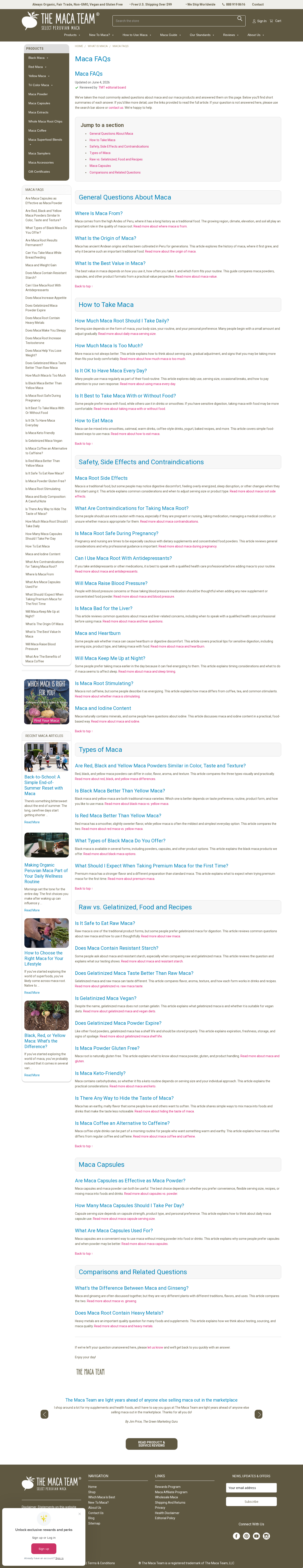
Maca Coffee (37, 130)
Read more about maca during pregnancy (187, 546)
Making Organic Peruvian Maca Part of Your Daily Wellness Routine (46, 873)
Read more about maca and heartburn (177, 646)
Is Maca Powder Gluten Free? (46, 481)
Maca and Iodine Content (43, 554)
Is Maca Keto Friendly (40, 433)
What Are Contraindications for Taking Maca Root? (45, 564)
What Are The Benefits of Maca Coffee (43, 659)
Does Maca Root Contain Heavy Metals (43, 320)
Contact (258, 4)
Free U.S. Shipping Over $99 (151, 4)
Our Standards (200, 35)
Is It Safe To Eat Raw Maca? (45, 473)
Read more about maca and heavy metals (123, 1326)
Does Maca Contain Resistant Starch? (46, 275)
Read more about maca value (196, 276)
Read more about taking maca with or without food (129, 409)
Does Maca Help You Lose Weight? (43, 353)
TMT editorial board (112, 87)
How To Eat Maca (38, 546)
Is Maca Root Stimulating (43, 489)
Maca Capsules (39, 103)
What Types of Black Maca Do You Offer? (46, 230)
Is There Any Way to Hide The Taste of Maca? (46, 511)
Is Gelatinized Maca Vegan (44, 440)
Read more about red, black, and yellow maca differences (115, 779)
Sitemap (94, 1523)
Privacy (160, 1507)
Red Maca (36, 67)
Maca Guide (169, 35)
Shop (92, 1492)
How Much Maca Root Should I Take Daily (47, 524)
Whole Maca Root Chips (45, 121)
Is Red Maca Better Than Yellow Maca (43, 463)
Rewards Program (168, 1487)
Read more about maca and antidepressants (106, 571)
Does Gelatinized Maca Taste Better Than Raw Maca (46, 365)
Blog (91, 1518)
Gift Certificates (39, 171)
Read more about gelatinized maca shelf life (131, 1036)
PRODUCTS (34, 48)
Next (258, 1414)
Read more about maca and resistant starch (152, 961)
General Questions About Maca (111, 133)
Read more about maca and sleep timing (146, 671)
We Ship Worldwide (201, 4)
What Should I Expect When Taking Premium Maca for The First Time (44, 599)
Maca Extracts (38, 112)
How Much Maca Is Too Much (46, 375)
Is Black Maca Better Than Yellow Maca (44, 385)
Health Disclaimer (167, 1513)
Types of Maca (100, 153)
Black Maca (36, 57)
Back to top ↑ (84, 286)
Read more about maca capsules (145, 1244)
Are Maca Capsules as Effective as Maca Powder (44, 201)
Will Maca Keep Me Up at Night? (42, 614)
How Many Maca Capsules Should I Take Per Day (44, 536)
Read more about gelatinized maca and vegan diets (119, 1011)
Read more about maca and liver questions (133, 621)
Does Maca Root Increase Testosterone (43, 340)
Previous (44, 1414)
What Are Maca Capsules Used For (43, 584)
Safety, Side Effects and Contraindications (119, 146)
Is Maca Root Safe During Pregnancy (43, 398)
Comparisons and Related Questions (115, 172)
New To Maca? (100, 35)
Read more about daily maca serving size (127, 334)
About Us (254, 35)
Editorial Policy (165, 1518)
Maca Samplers (39, 153)
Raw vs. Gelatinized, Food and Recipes (116, 159)
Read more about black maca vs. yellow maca (136, 804)
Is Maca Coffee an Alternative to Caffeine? (46, 451)
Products (70, 35)
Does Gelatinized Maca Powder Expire (41, 308)
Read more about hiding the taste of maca (164, 1111)
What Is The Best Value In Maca (43, 634)
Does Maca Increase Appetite (46, 298)
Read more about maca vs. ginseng (111, 1301)
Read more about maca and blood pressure (144, 596)
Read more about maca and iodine (115, 721)
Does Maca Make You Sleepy (46, 330)
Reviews (229, 35)
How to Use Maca (135, 35)
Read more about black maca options (109, 854)
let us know (155, 1347)
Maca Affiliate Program (171, 1492)
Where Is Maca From (40, 574)
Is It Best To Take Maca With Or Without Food (45, 410)
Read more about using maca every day (147, 384)
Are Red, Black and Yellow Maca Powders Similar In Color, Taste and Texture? (44, 215)
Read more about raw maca (160, 936)
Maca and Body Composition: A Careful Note (46, 499)
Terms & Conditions (101, 1563)
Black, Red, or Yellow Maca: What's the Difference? (44, 1041)
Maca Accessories (41, 162)
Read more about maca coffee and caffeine (164, 1136)
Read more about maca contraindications (169, 521)
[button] (46, 701)
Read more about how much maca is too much (152, 359)
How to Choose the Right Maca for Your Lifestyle (43, 958)
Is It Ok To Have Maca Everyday (40, 423)
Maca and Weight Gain (41, 265)
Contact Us (96, 1513)
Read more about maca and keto (132, 1086)
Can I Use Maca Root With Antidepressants (43, 288)
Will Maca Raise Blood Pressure (41, 646)
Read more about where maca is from (160, 226)
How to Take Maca (102, 140)
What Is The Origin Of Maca (44, 624)
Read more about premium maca (131, 879)
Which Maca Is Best (101, 1497)
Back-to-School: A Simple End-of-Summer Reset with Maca (43, 785)
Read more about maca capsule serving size (124, 1218)
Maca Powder (38, 94)
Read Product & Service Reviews (151, 1444)
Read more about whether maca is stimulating (107, 696)
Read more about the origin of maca (170, 251)
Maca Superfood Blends (45, 139)
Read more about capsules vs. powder (150, 1193)
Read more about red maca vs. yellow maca (112, 829)
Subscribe (251, 1501)
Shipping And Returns (170, 1502)
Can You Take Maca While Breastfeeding (43, 255)
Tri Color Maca (39, 85)
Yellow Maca (37, 76)
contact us (116, 107)
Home (92, 1487)
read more (32, 822)
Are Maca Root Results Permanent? (41, 243)
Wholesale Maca (166, 1497)
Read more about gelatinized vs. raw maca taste (109, 986)
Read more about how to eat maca (135, 434)
